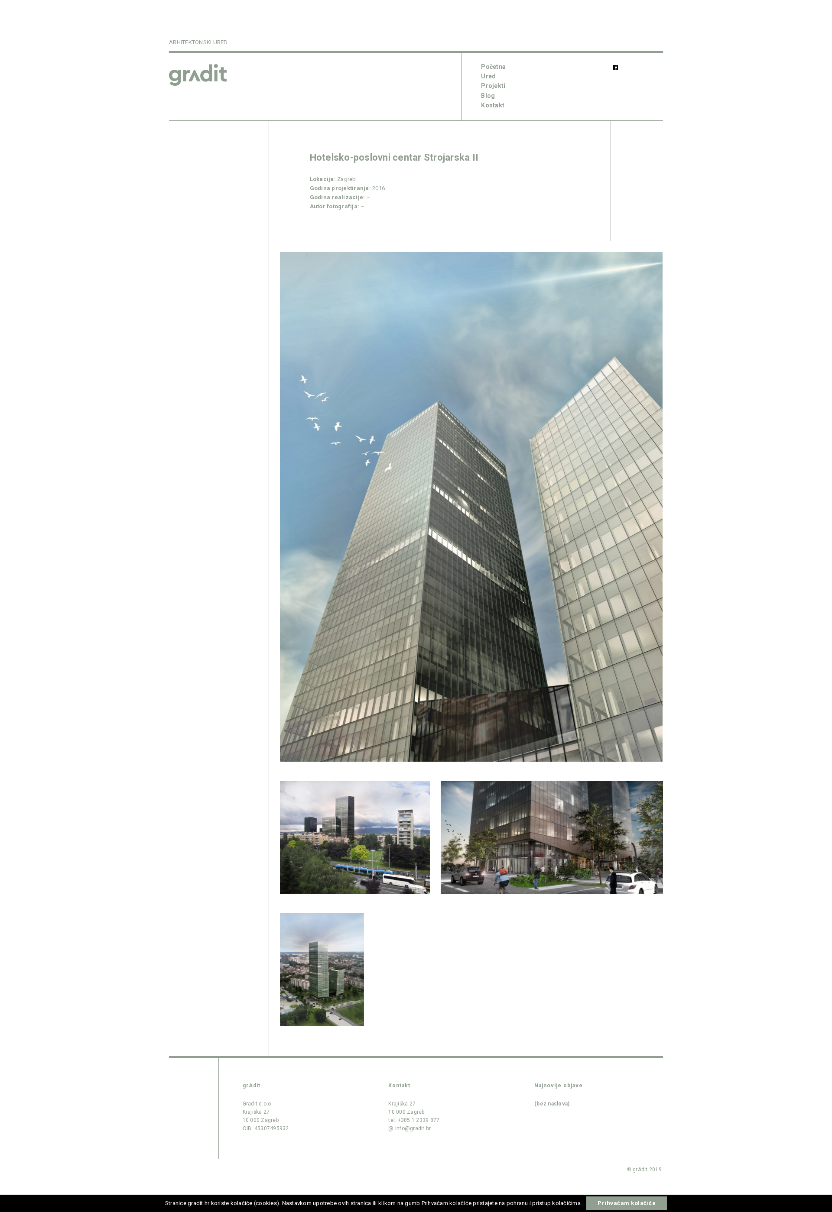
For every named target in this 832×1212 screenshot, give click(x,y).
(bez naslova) (551, 1104)
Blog (488, 95)
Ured (488, 76)
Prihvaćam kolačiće (627, 1203)
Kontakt (492, 105)
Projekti (493, 85)
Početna (493, 66)
